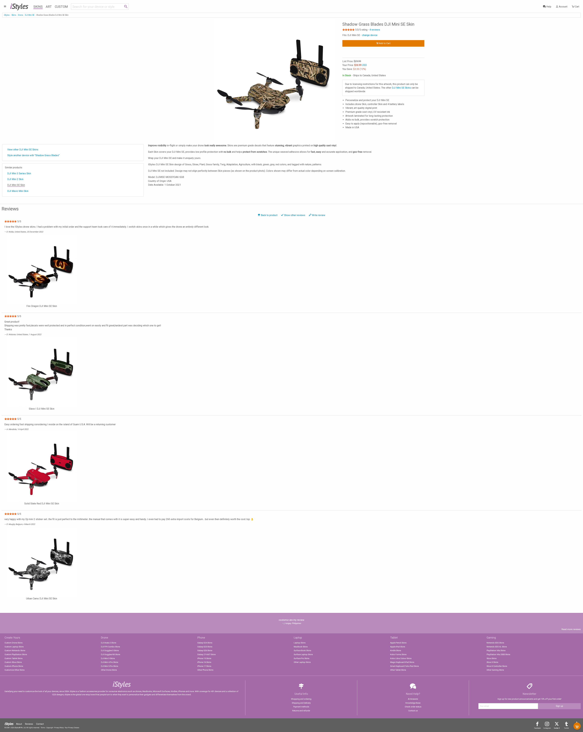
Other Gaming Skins (495, 670)
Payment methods (301, 707)
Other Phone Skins (205, 670)
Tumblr (566, 728)
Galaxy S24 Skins (204, 643)
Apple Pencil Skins (398, 643)
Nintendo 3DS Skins (495, 643)
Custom (61, 7)
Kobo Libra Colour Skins (400, 658)
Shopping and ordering (301, 699)
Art (49, 7)
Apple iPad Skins (397, 647)
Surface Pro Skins (301, 658)
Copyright (49, 728)
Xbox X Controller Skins (497, 666)
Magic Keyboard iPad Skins (402, 662)
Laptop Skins (299, 643)
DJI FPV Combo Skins (110, 647)
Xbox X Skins (492, 662)
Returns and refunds (301, 711)
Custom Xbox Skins (13, 662)
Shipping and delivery (301, 703)
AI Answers (413, 699)
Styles (19, 6)
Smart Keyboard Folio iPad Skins (404, 666)
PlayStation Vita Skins (496, 650)
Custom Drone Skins (13, 643)
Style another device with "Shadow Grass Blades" (33, 155)
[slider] (348, 29)
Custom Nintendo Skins (15, 650)
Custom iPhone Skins (14, 666)
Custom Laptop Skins (14, 647)
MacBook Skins (301, 647)
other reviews (294, 215)
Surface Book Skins (302, 650)
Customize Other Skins (14, 670)
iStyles (7, 15)
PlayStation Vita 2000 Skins (498, 654)
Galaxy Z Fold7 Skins (206, 654)
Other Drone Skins (109, 670)
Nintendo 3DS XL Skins (497, 647)
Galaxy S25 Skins (204, 647)
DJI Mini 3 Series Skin (19, 173)
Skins (38, 7)
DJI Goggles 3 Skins (110, 650)
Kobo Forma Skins (398, 654)
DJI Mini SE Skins (401, 87)
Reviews (29, 724)
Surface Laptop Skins (303, 654)
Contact (40, 724)
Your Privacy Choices (72, 728)
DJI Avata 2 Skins (108, 643)
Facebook (537, 728)
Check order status (413, 707)
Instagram (547, 728)
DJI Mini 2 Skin (15, 179)
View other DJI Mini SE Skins (22, 149)
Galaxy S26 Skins (204, 650)
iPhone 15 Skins (204, 658)
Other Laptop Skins (302, 662)
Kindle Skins (395, 650)
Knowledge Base (413, 703)
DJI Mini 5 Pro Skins (109, 666)
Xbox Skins (491, 658)
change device (369, 35)
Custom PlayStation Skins (16, 654)
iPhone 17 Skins (204, 666)
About (19, 724)
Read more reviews (571, 629)
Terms (43, 728)
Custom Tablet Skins (13, 658)
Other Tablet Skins (398, 670)
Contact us (413, 711)
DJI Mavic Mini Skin (17, 191)
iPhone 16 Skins (204, 662)
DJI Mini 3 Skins (108, 658)
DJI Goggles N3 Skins (110, 654)
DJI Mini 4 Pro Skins (109, 662)
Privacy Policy (59, 728)
